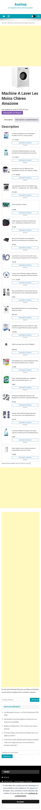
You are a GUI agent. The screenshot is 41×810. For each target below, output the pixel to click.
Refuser (20, 807)
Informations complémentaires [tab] (26, 120)
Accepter (20, 802)
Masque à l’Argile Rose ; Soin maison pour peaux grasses (20, 727)
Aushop (21, 4)
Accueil (4, 23)
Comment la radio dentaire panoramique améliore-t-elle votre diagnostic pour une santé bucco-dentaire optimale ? (21, 742)
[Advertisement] (20, 46)
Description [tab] (8, 120)
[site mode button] (33, 16)
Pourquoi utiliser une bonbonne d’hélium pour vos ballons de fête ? (21, 734)
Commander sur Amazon (12, 113)
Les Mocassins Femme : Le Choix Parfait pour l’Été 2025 (21, 713)
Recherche (7, 756)
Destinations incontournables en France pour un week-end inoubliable (20, 720)
